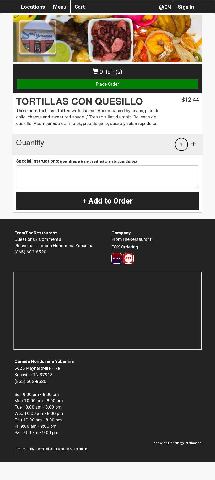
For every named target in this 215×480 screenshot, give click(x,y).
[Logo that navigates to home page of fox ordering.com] (128, 258)
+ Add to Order (107, 200)
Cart (79, 7)
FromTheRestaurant (131, 239)
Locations (33, 7)
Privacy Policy (24, 449)
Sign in (186, 7)
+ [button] (193, 144)
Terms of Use (45, 449)
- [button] (169, 144)
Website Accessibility (72, 449)
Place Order (107, 84)
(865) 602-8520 (30, 251)
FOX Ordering (124, 246)
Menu (59, 7)
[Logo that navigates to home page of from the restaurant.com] (116, 258)
